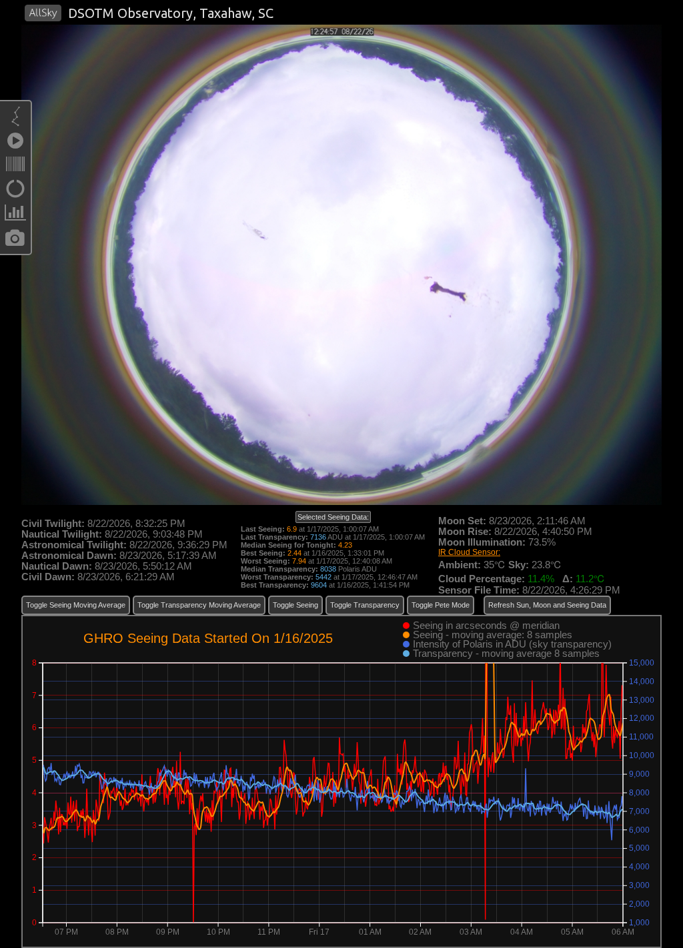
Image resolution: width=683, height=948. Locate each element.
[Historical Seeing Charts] (15, 216)
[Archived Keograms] (15, 168)
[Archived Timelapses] (15, 144)
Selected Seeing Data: (333, 517)
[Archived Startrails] (15, 192)
